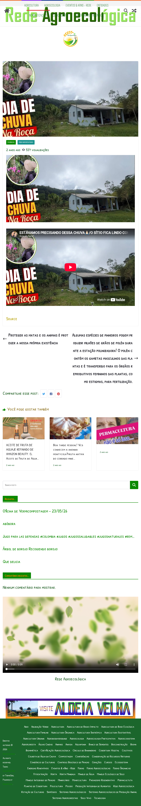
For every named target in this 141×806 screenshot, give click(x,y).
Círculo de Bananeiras (84, 750)
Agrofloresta (29, 744)
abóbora (9, 523)
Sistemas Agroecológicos (72, 792)
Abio (26, 726)
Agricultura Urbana (33, 738)
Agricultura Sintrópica (89, 732)
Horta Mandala (67, 774)
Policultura (56, 786)
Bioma (133, 744)
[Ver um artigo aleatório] (134, 11)
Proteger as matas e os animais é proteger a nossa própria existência (38, 339)
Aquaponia (80, 744)
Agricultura (31, 5)
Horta (54, 774)
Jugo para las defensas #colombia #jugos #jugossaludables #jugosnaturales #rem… (69, 536)
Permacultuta (125, 780)
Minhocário (63, 780)
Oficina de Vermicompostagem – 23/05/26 (35, 511)
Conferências (82, 756)
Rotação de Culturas (32, 792)
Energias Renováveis (38, 768)
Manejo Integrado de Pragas (40, 780)
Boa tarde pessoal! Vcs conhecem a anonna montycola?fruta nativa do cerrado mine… (68, 452)
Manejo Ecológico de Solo (110, 774)
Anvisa (69, 744)
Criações (96, 762)
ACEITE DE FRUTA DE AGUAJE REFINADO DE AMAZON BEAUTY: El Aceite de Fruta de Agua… (22, 452)
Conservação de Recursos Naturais (111, 756)
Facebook (11, 142)
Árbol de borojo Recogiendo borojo (30, 549)
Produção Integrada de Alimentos (93, 786)
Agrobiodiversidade (57, 738)
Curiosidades (60, 15)
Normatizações (38, 15)
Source (11, 319)
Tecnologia (100, 798)
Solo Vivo (86, 798)
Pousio (69, 786)
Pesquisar (134, 485)
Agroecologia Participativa (101, 738)
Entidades (103, 5)
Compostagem (66, 756)
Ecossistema (121, 762)
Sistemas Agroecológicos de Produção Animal (113, 792)
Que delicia (11, 561)
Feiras (81, 768)
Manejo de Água (86, 774)
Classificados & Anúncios (89, 15)
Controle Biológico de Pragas (73, 762)
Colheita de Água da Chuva (42, 756)
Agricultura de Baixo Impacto (83, 726)
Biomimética (32, 750)
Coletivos (127, 750)
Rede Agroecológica (26, 142)
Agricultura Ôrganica (62, 732)
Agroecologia (52, 5)
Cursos (108, 762)
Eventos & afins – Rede (78, 5)
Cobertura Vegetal (109, 750)
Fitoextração (41, 774)
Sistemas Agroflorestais (65, 798)
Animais (59, 744)
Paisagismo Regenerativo (102, 780)
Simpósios (52, 792)
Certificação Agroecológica (55, 750)
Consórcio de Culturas (42, 762)
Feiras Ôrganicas (122, 768)
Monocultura (79, 780)
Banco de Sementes (99, 744)
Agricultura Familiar (37, 732)
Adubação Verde (39, 726)
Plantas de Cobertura (35, 786)
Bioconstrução (119, 744)
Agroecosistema (126, 738)
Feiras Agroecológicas (98, 768)
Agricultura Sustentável (117, 732)
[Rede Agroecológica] (7, 11)
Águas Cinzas (46, 744)
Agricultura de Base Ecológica (117, 726)
